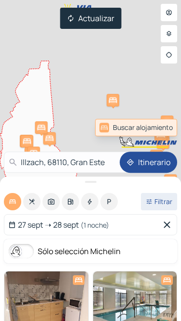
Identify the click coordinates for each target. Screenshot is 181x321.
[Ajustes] (169, 33)
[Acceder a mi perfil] (169, 12)
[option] (12, 201)
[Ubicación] (169, 55)
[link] (154, 127)
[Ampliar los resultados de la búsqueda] (90, 182)
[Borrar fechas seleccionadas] (169, 224)
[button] (49, 138)
